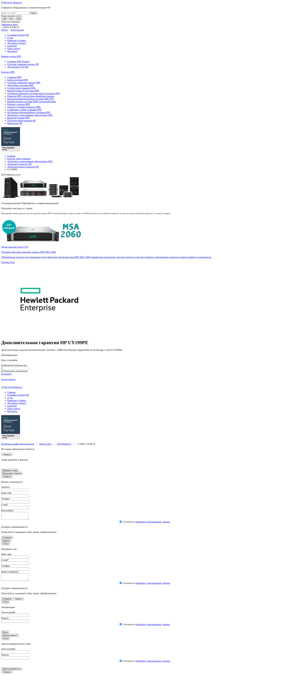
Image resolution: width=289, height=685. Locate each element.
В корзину (6, 374)
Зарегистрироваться (11, 669)
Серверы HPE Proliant (18, 61)
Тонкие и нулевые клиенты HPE (24, 107)
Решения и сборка (16, 40)
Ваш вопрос (7, 510)
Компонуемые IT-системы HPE (23, 90)
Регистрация (17, 30)
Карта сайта (45, 444)
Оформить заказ (9, 24)
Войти (4, 30)
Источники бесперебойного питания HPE (28, 112)
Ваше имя (6, 493)
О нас (10, 37)
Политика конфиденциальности (17, 444)
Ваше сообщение (10, 572)
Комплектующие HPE (18, 118)
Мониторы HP (14, 123)
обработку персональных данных (153, 522)
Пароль (5, 618)
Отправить (7, 537)
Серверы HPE (14, 77)
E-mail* (5, 560)
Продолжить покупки (11, 473)
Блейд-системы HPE (17, 80)
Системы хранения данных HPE (23, 82)
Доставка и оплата (16, 43)
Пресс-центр (13, 48)
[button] (5, 262)
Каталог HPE (8, 72)
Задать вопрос (8, 379)
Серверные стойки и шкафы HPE (24, 109)
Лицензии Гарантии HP (19, 164)
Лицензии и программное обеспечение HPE (30, 115)
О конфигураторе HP (18, 35)
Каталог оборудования (18, 158)
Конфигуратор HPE (11, 56)
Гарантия (12, 46)
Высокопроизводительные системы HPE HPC (30, 99)
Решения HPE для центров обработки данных (30, 96)
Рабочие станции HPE (18, 104)
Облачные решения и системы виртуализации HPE (33, 93)
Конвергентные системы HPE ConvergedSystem (31, 101)
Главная (11, 156)
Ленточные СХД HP (17, 67)
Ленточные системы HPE (20, 85)
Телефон (5, 498)
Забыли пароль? (9, 635)
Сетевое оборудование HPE (21, 88)
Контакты (12, 51)
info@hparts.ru (64, 444)
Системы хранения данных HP (23, 64)
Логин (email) (8, 612)
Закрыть (6, 541)
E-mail (4, 504)
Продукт (5, 487)
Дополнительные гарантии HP (23, 167)
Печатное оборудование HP (21, 120)
